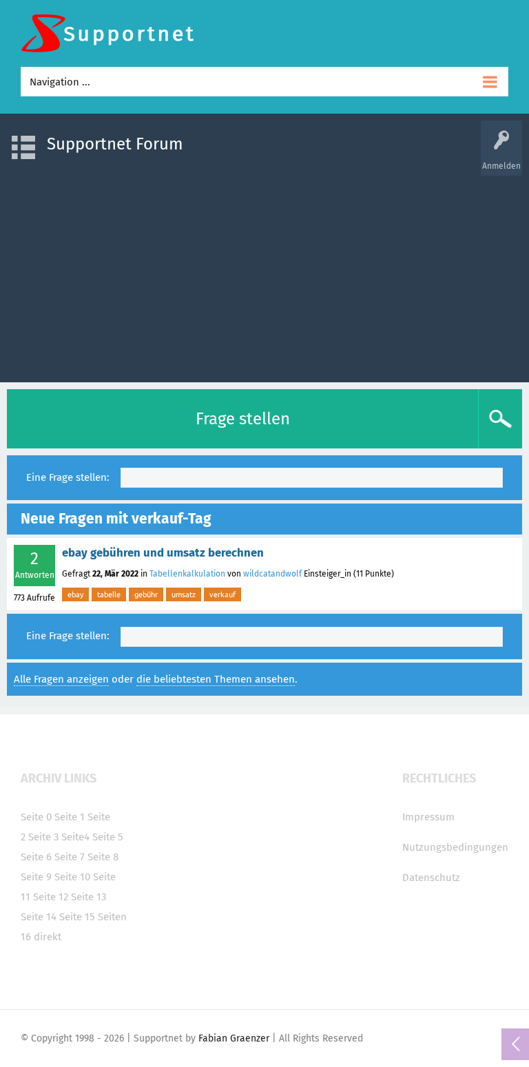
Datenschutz (431, 877)
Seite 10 (72, 877)
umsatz (184, 594)
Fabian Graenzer (233, 1038)
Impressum (428, 817)
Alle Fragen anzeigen (61, 679)
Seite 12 (50, 897)
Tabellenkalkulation (187, 574)
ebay (75, 594)
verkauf (222, 594)
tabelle (109, 594)
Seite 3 (43, 837)
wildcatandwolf (272, 574)
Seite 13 (88, 897)
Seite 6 (36, 857)
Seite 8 (102, 857)
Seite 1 (69, 817)
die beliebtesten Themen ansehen (215, 679)
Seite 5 (107, 837)
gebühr (146, 594)
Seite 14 (38, 917)
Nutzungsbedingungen (455, 847)
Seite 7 (69, 857)
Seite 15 (77, 917)
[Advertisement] (264, 272)
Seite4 (75, 837)
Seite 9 (36, 877)
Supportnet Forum (115, 144)
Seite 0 (36, 817)
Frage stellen (243, 418)
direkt (47, 937)
